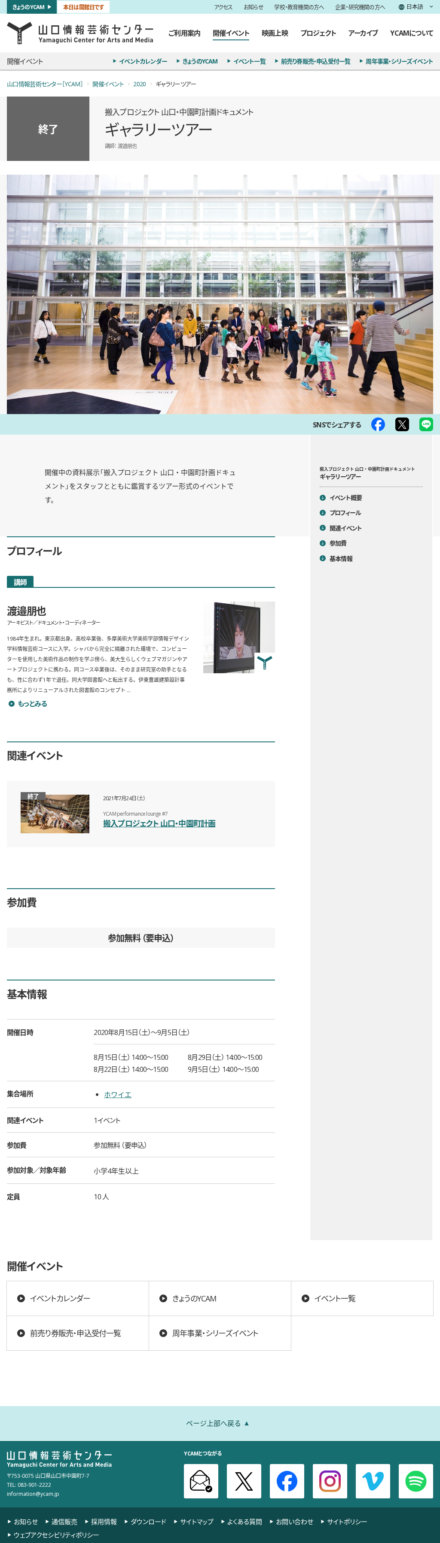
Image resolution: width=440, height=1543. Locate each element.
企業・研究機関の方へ (360, 7)
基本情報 (341, 558)
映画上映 (275, 32)
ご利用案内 (184, 32)
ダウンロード (148, 1522)
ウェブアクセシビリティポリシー (56, 1535)
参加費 (338, 543)
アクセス (223, 7)
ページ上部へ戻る (213, 1423)
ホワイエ (117, 1094)
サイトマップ (197, 1522)
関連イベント (346, 527)
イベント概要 (346, 497)
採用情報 (104, 1522)
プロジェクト (318, 32)
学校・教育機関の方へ (299, 7)
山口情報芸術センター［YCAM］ (45, 83)
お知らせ (253, 7)
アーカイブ (363, 32)
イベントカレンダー (143, 61)
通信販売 (64, 1522)
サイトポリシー (347, 1522)
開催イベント (231, 32)
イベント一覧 (249, 61)
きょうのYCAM (28, 7)
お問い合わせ (294, 1522)
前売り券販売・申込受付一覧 (316, 61)
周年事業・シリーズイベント (399, 61)
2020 (139, 83)
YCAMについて (411, 32)
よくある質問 (244, 1522)
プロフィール (345, 512)
